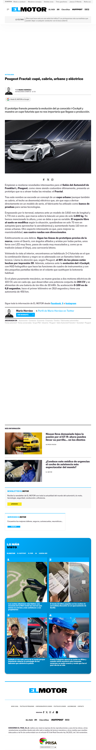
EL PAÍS (30, 553)
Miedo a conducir (19, 2)
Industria (45, 323)
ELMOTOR (11, 553)
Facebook (56, 303)
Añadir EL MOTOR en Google (19, 99)
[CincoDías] (66, 9)
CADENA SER (43, 553)
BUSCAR (13, 526)
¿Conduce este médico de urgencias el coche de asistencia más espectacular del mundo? (68, 464)
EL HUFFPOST (21, 553)
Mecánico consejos (35, 2)
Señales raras (49, 2)
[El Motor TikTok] (53, 712)
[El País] (51, 9)
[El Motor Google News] (57, 712)
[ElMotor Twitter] (47, 712)
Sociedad (80, 323)
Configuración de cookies (44, 706)
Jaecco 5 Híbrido (76, 2)
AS (36, 553)
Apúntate (14, 504)
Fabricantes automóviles (69, 321)
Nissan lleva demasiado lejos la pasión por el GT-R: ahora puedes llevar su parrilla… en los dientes (66, 436)
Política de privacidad (27, 706)
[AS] (58, 9)
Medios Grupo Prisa (48, 747)
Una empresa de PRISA (48, 741)
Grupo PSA (37, 323)
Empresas (49, 321)
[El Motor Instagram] (50, 712)
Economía (40, 321)
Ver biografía (22, 315)
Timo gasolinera (61, 2)
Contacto (81, 706)
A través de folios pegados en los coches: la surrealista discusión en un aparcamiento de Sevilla (68, 606)
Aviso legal (14, 706)
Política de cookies (60, 706)
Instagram (71, 303)
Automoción (23, 321)
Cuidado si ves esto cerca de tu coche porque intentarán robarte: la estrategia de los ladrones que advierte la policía (26, 661)
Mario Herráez (24, 90)
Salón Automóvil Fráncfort (66, 323)
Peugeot (52, 323)
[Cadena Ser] (87, 9)
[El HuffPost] (77, 9)
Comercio (32, 321)
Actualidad (9, 74)
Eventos (57, 321)
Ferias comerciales (25, 323)
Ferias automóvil (11, 323)
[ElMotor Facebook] (43, 712)
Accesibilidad (72, 706)
